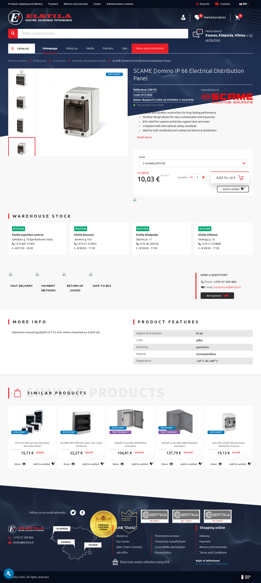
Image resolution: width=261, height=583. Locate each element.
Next (22, 153)
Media (90, 48)
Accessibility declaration (170, 547)
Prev (22, 71)
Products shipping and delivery (25, 3)
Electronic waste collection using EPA (144, 562)
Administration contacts (120, 3)
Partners (108, 48)
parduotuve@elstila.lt (227, 287)
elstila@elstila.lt (23, 542)
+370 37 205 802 (225, 281)
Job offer (122, 552)
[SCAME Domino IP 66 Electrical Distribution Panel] (21, 79)
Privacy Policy (163, 552)
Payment (53, 3)
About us (72, 48)
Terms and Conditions (213, 552)
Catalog (23, 48)
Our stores (123, 541)
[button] (193, 163)
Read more (144, 137)
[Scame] (227, 98)
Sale (124, 48)
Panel (142, 157)
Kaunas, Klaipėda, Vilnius (226, 35)
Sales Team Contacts (129, 547)
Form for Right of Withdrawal (212, 564)
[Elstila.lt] (40, 18)
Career (97, 3)
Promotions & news (167, 535)
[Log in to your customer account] (183, 17)
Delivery (204, 535)
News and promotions (150, 48)
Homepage (50, 48)
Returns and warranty (76, 3)
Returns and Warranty (213, 547)
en (244, 3)
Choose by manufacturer (170, 541)
